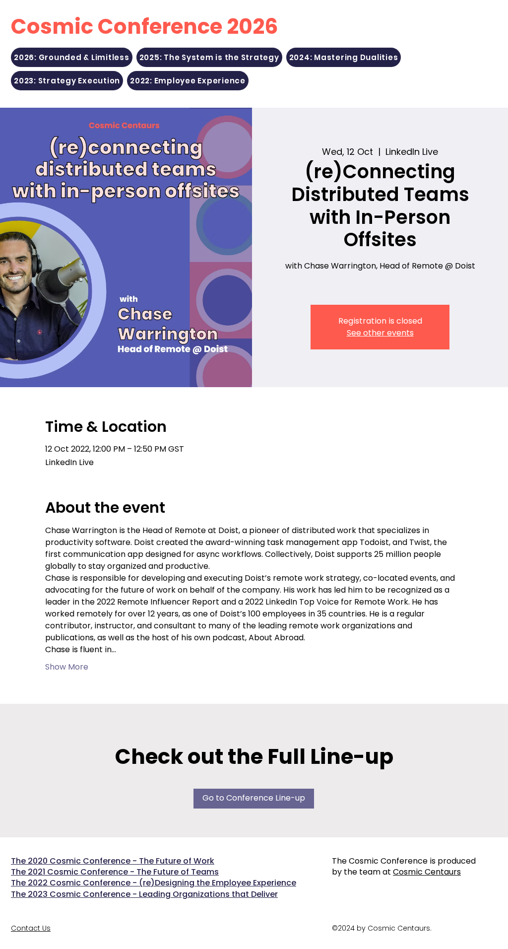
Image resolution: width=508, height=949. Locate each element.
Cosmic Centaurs (427, 872)
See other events (380, 333)
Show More (66, 667)
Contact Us (31, 928)
